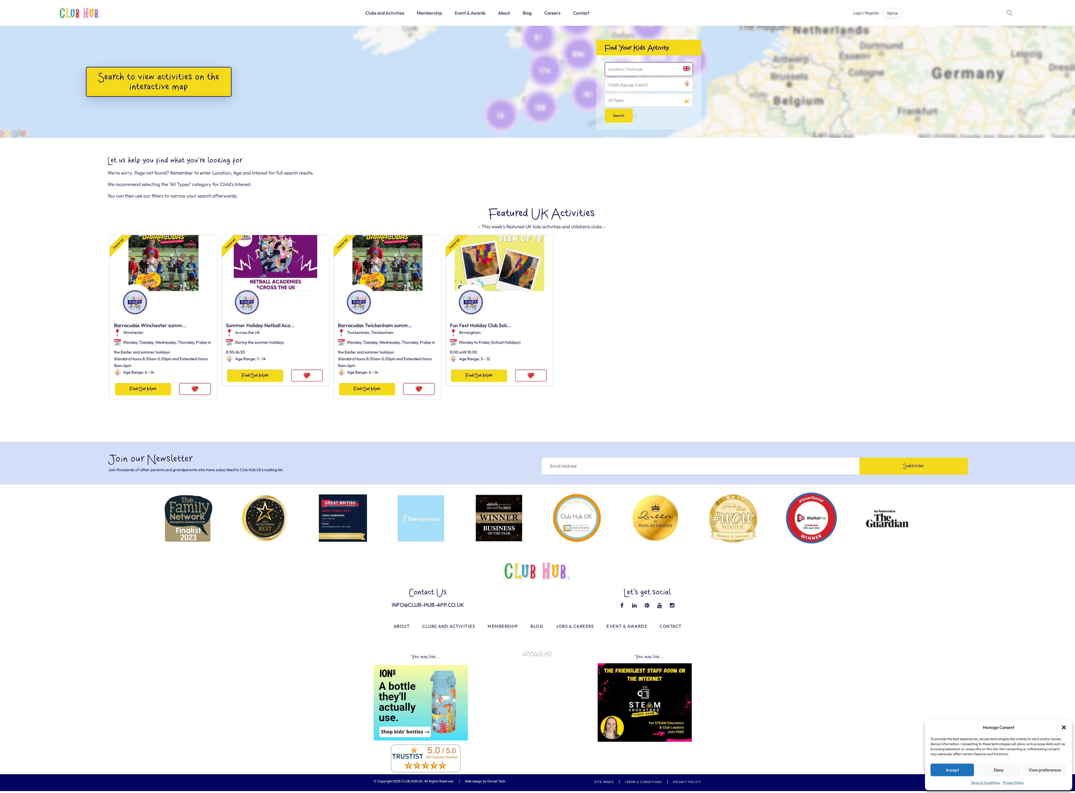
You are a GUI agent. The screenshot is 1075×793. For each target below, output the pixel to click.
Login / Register (866, 13)
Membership (429, 13)
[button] (1064, 727)
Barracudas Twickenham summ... (375, 325)
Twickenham (358, 332)
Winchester (133, 332)
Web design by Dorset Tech (485, 781)
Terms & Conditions (985, 782)
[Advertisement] (537, 700)
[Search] (1010, 13)
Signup (892, 13)
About (504, 13)
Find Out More (143, 389)
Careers (552, 13)
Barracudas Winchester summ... (150, 325)
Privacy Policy (1013, 782)
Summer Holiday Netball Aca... (260, 325)
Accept (952, 770)
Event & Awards (470, 13)
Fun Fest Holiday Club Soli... (480, 325)
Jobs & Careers (575, 626)
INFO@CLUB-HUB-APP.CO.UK (428, 604)
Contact (581, 13)
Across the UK (247, 332)
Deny (999, 770)
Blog (527, 13)
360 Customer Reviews (442, 757)
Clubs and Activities (384, 13)
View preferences (1045, 770)
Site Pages (604, 782)
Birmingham (470, 332)
